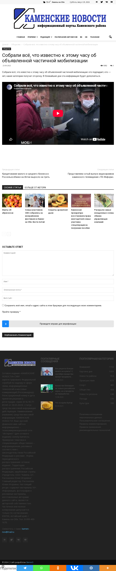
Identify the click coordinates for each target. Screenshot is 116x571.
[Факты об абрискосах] (12, 200)
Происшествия (87, 380)
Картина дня (85, 371)
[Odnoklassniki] (58, 568)
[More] (107, 568)
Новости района (87, 376)
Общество (6, 49)
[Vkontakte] (74, 568)
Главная (21, 37)
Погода (83, 398)
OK (86, 37)
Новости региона (88, 394)
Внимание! (84, 366)
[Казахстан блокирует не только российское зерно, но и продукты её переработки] (47, 388)
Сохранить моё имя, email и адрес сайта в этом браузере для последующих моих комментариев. (53, 305)
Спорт (82, 385)
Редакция (45, 37)
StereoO (29, 562)
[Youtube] (111, 2)
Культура (84, 403)
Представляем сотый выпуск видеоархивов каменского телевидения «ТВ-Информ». (91, 175)
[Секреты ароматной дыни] (58, 200)
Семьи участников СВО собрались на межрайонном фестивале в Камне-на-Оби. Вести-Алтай (35, 216)
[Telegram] (25, 568)
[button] (110, 37)
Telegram (94, 37)
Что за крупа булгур (63, 403)
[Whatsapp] (41, 568)
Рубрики (32, 37)
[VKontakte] (106, 2)
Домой (5, 44)
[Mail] (96, 2)
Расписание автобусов (66, 37)
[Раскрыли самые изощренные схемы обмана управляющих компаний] (104, 200)
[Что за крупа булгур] (47, 405)
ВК (81, 37)
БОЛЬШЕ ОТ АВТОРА (35, 187)
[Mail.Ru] (91, 568)
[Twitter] (101, 2)
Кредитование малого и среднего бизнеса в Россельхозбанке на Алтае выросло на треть (26, 175)
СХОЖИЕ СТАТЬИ (12, 187)
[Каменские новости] (58, 18)
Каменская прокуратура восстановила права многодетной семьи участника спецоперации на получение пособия (81, 219)
